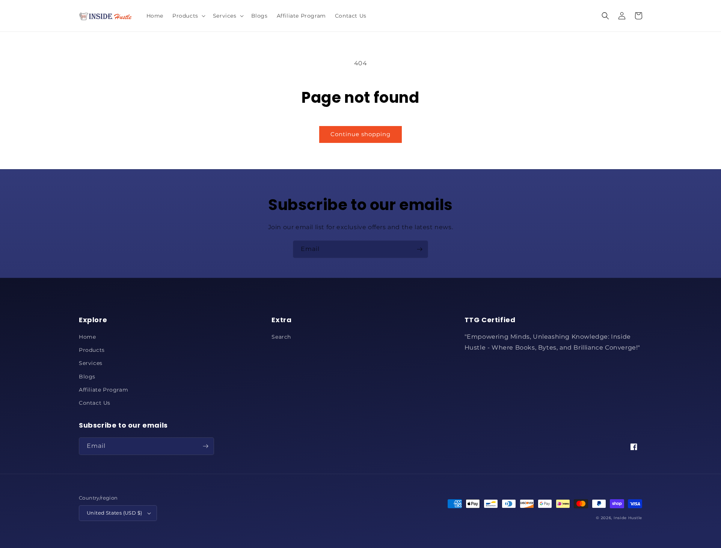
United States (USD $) (114, 513)
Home (87, 336)
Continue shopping (360, 134)
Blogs (87, 376)
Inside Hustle (628, 517)
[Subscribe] (419, 249)
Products (92, 350)
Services (91, 363)
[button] (188, 16)
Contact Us (94, 402)
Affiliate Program (103, 389)
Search (281, 336)
